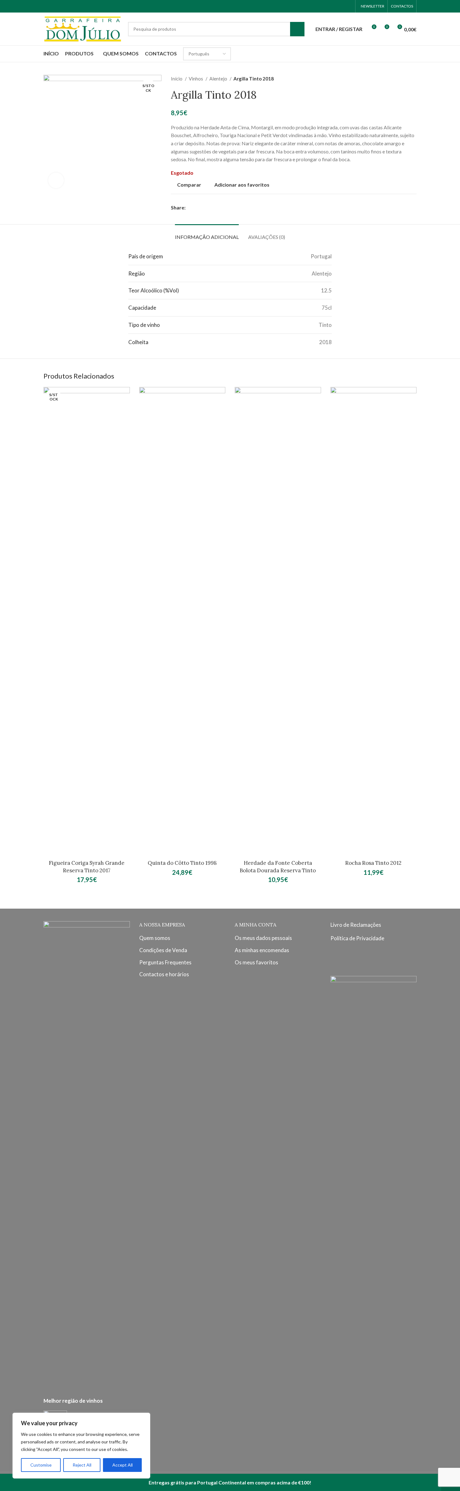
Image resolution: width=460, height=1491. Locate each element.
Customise (41, 1465)
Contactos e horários (164, 974)
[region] (81, 1445)
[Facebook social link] (332, 6)
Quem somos (154, 938)
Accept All (122, 1465)
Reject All (82, 1465)
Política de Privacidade (357, 938)
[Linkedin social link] (212, 208)
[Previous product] (401, 78)
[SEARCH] (297, 29)
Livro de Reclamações (355, 924)
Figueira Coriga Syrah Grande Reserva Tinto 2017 (87, 866)
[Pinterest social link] (205, 208)
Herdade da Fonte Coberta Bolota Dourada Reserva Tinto (278, 866)
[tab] (207, 233)
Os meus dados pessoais (263, 938)
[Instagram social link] (340, 6)
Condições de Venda (163, 950)
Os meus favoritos (256, 962)
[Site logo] (82, 28)
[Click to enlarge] (56, 180)
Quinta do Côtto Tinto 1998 (182, 862)
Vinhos (196, 78)
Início (177, 78)
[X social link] (198, 208)
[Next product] (413, 78)
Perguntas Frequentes (165, 962)
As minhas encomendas (262, 950)
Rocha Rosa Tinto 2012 (373, 862)
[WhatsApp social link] (348, 6)
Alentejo (218, 78)
